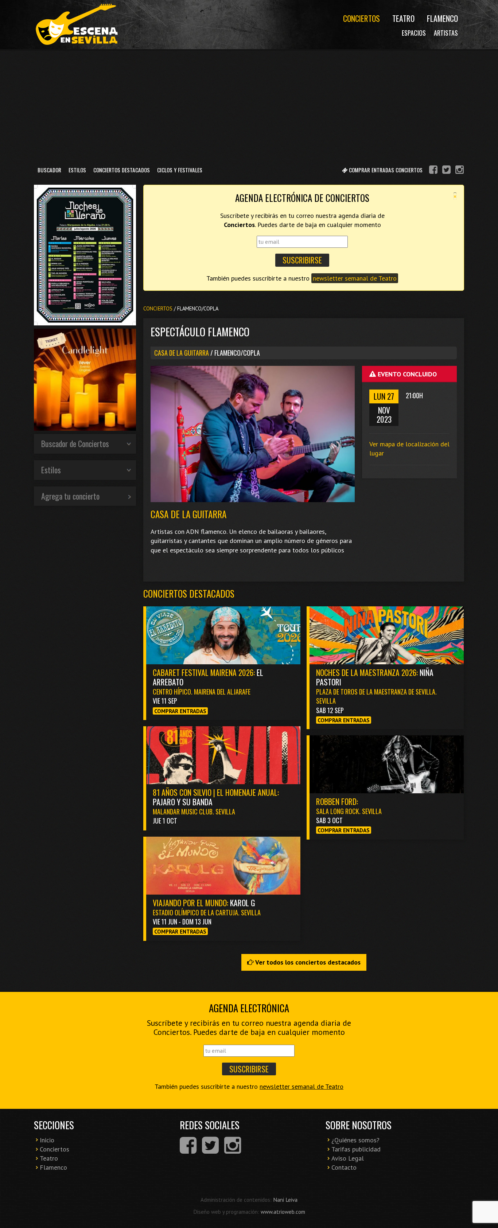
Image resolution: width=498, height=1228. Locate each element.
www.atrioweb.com (283, 1211)
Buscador (49, 170)
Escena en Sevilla (76, 25)
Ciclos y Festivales (179, 170)
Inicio (47, 1140)
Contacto (344, 1167)
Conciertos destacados (188, 593)
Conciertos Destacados (121, 170)
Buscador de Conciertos (75, 443)
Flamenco (442, 18)
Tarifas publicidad (356, 1149)
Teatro (403, 18)
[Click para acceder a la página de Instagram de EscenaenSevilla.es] (459, 171)
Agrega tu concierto (70, 496)
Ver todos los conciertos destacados (307, 962)
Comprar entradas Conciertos (385, 170)
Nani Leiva (285, 1199)
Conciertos (361, 18)
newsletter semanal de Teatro (355, 278)
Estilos (77, 170)
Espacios (414, 33)
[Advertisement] (249, 105)
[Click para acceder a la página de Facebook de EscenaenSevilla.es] (433, 171)
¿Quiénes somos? (355, 1140)
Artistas (446, 33)
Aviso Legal (347, 1158)
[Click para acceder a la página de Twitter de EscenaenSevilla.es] (446, 171)
